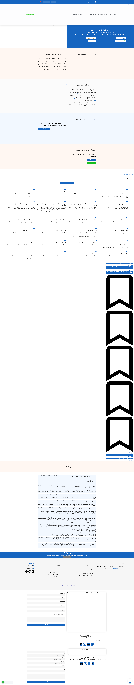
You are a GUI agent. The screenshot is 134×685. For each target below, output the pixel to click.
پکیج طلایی (53, 614)
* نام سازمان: (63, 597)
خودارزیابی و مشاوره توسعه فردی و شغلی (86, 571)
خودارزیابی (44, 120)
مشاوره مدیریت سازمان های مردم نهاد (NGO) (85, 575)
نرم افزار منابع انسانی (89, 569)
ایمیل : (64, 669)
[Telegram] (26, 571)
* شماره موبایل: (62, 605)
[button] (46, 2)
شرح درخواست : (62, 673)
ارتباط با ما (31, 563)
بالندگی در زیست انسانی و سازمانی (77, 14)
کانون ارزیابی (86, 14)
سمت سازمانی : (62, 661)
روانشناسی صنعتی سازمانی (88, 567)
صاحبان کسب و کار (113, 14)
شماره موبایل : (63, 665)
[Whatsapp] (88, 644)
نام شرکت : (63, 653)
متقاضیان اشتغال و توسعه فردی (103, 14)
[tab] (67, 174)
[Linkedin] (32, 571)
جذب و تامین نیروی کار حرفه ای (88, 573)
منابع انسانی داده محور (92, 14)
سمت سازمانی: (62, 601)
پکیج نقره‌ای (58, 614)
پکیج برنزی (62, 614)
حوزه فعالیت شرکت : (62, 657)
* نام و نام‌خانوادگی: (62, 593)
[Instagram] (29, 571)
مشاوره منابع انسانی (89, 565)
